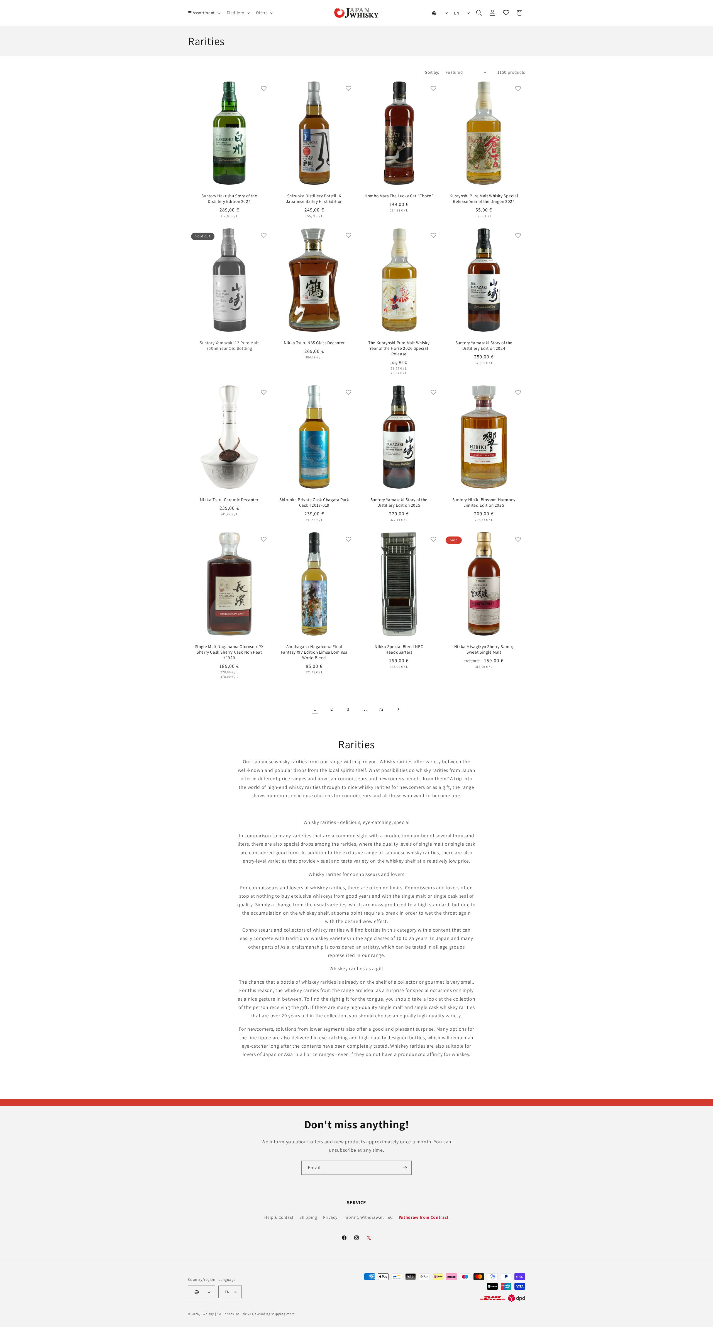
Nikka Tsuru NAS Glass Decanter (314, 342)
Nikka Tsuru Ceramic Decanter (229, 499)
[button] (203, 12)
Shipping (308, 1217)
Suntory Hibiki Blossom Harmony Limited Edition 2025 (483, 502)
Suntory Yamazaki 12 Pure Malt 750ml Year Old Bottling (229, 345)
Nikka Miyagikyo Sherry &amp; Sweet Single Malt (483, 649)
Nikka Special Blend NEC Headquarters (399, 649)
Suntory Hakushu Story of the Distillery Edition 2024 (229, 198)
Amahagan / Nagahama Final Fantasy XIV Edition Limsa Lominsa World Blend (314, 652)
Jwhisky (207, 1314)
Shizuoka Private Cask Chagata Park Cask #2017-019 (314, 502)
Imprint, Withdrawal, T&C (368, 1217)
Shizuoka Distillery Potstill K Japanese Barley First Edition (314, 198)
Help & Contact (279, 1217)
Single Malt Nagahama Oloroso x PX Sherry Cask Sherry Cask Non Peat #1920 (229, 652)
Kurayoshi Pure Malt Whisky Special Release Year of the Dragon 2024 (484, 198)
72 (381, 709)
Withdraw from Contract (424, 1217)
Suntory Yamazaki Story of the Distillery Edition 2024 (483, 345)
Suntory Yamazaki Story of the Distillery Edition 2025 (399, 502)
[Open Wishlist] (506, 12)
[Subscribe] (404, 1168)
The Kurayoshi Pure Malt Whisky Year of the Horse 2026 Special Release (398, 348)
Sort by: (432, 72)
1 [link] (315, 709)
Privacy (330, 1217)
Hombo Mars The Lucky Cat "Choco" (399, 195)
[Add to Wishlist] (263, 88)
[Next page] (397, 709)
